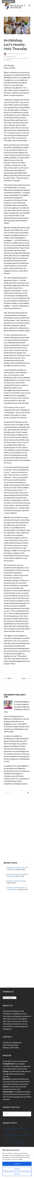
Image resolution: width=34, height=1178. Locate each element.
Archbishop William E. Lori (16, 53)
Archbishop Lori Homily (14, 58)
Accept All (17, 1164)
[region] (17, 1162)
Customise (17, 1169)
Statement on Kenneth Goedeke (16, 881)
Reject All (17, 1174)
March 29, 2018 (11, 56)
